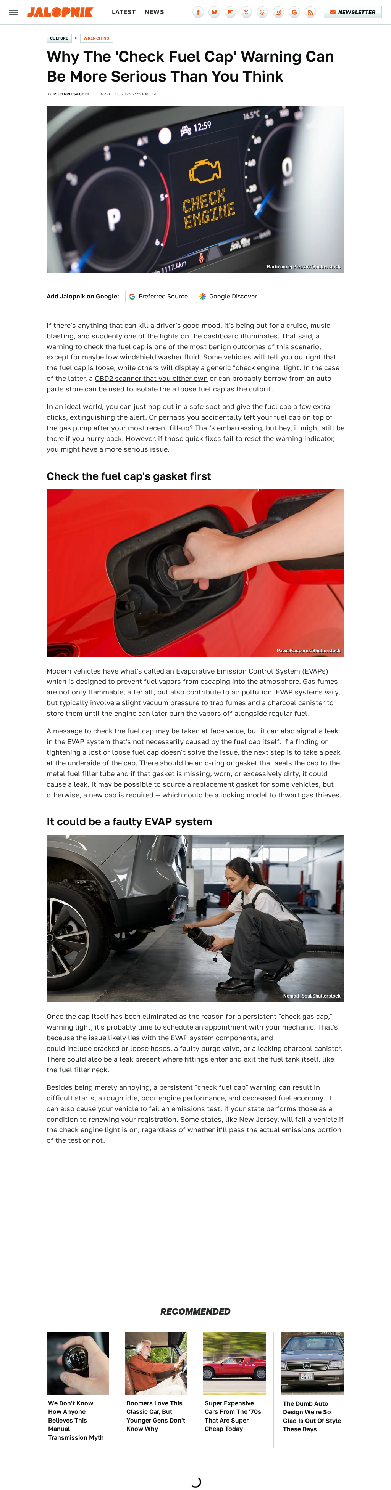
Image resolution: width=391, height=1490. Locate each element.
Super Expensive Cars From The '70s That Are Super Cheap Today (233, 1416)
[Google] (294, 12)
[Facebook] (198, 12)
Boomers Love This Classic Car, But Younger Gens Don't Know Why (155, 1416)
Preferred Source (163, 296)
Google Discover (233, 296)
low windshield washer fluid (152, 357)
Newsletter (356, 12)
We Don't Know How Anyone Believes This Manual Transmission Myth (76, 1420)
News (154, 12)
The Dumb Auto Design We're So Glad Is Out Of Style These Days (312, 1416)
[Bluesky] (214, 12)
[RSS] (310, 12)
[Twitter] (246, 12)
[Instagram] (278, 12)
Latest (124, 12)
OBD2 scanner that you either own (151, 378)
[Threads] (262, 12)
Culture (59, 38)
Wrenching (97, 38)
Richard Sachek (71, 93)
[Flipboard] (230, 12)
